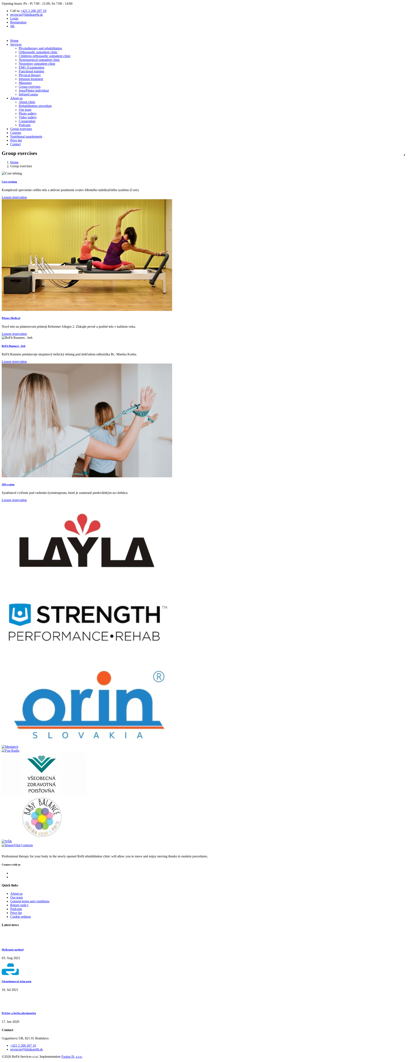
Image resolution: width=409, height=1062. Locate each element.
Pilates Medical (11, 318)
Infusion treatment (31, 79)
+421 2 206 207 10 (33, 11)
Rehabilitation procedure (35, 106)
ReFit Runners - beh (13, 346)
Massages (25, 83)
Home (14, 40)
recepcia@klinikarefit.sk (26, 14)
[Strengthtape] (87, 662)
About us (16, 98)
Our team (25, 109)
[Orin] (87, 743)
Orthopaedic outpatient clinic (38, 52)
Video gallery (28, 117)
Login (14, 18)
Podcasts (24, 125)
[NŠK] (7, 841)
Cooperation (27, 121)
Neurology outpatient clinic (37, 63)
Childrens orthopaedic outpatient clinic (45, 56)
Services (16, 44)
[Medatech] (10, 747)
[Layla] (87, 581)
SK (12, 26)
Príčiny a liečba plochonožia (19, 1013)
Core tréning (9, 181)
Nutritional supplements (26, 136)
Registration (18, 22)
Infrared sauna (28, 94)
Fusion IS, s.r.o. (71, 1056)
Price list (16, 140)
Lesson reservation (14, 197)
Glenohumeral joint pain (16, 981)
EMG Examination (31, 67)
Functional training (31, 71)
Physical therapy (30, 75)
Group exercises (29, 86)
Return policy (19, 905)
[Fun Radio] (10, 750)
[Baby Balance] (44, 837)
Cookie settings (20, 916)
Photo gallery (28, 113)
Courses (15, 132)
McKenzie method (12, 949)
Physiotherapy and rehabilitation (40, 48)
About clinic (27, 102)
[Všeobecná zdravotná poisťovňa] (44, 794)
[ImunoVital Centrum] (17, 845)
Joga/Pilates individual (34, 90)
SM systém (8, 484)
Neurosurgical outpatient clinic (39, 60)
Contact (15, 144)
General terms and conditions (29, 901)
